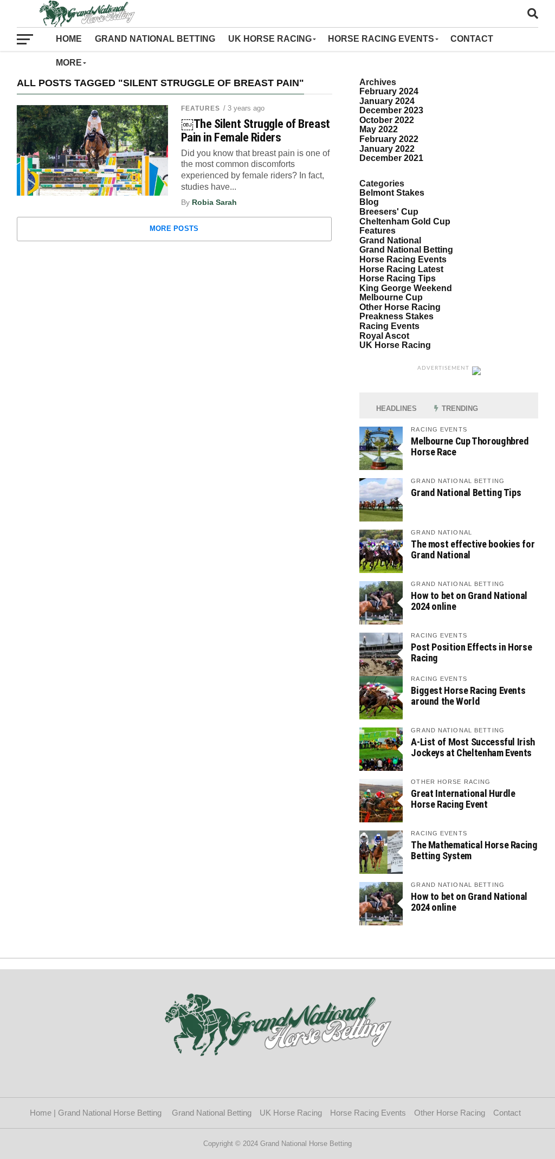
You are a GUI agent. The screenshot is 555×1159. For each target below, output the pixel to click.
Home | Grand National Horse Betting (97, 1112)
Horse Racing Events (381, 38)
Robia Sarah (214, 202)
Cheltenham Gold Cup (404, 221)
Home (69, 38)
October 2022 (386, 120)
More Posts (174, 228)
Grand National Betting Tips (466, 492)
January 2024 (387, 101)
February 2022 (388, 139)
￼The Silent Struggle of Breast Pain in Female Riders (255, 130)
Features (201, 108)
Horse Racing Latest (401, 269)
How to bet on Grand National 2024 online (469, 601)
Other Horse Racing (400, 307)
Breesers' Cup (388, 211)
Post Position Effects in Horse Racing (471, 652)
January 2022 (387, 148)
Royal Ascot (384, 335)
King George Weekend (405, 288)
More (69, 62)
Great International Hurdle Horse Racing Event (463, 799)
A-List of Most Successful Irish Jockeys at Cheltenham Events (473, 747)
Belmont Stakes (391, 192)
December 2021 (391, 158)
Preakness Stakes (396, 316)
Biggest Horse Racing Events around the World (468, 696)
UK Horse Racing (270, 38)
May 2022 (378, 129)
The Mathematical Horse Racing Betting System (474, 850)
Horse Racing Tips (397, 278)
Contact (474, 38)
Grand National (390, 240)
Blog (369, 202)
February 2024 (388, 91)
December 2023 (391, 110)
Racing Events (389, 326)
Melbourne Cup (391, 297)
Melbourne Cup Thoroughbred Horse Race (469, 446)
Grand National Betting (155, 38)
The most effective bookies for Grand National (472, 549)
